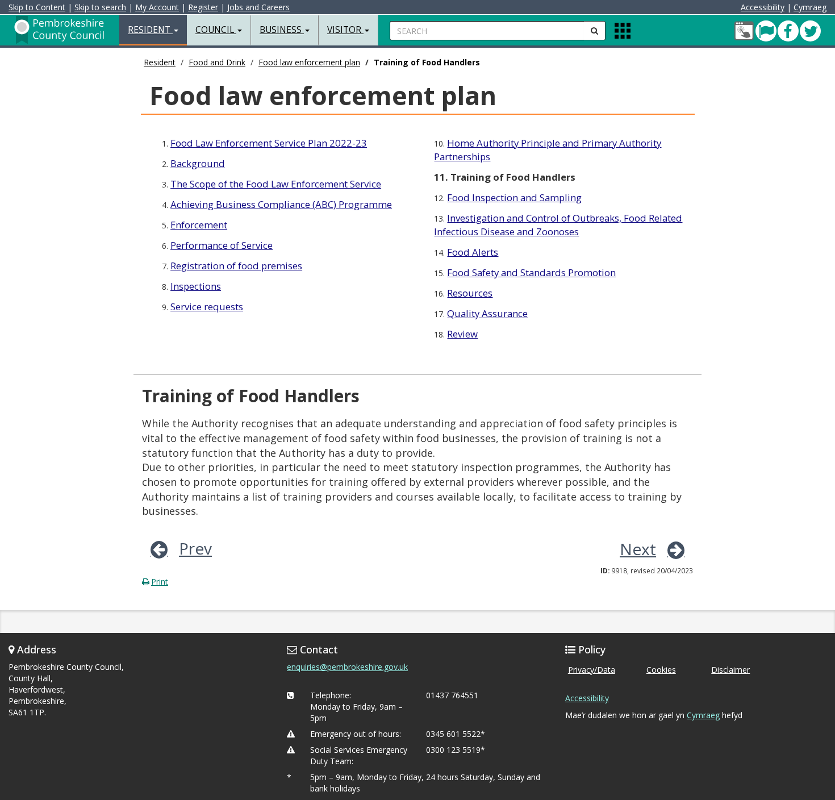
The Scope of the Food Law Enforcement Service (275, 183)
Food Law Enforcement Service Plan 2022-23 (268, 142)
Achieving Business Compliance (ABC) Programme (281, 204)
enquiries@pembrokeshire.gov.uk (347, 666)
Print (159, 581)
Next (638, 549)
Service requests (206, 306)
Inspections (195, 286)
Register (203, 7)
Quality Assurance (487, 313)
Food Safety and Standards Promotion (531, 272)
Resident (160, 62)
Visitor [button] (345, 30)
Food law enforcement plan (309, 62)
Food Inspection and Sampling (514, 197)
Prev (195, 548)
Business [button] (282, 30)
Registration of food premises (236, 265)
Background (197, 163)
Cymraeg (810, 7)
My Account (157, 7)
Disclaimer (730, 669)
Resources (469, 292)
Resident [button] (150, 30)
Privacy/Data (591, 669)
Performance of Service (221, 245)
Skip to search (100, 7)
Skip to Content (37, 7)
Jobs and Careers (258, 7)
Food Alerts (472, 252)
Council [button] (215, 30)
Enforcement (198, 224)
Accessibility (762, 7)
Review (462, 333)
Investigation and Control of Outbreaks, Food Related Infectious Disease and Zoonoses (558, 224)
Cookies (661, 669)
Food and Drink (217, 62)
